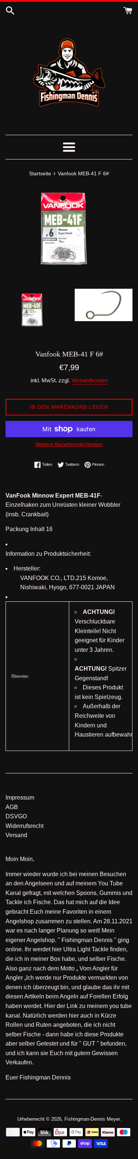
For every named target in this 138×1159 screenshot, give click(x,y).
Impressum (20, 797)
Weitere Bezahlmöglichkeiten (69, 444)
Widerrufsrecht (24, 826)
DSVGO (16, 816)
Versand (16, 835)
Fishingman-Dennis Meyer (92, 1119)
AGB (12, 807)
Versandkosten (89, 380)
